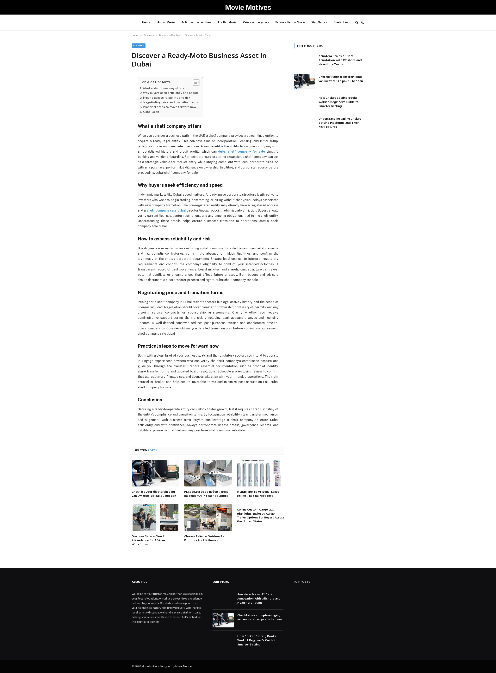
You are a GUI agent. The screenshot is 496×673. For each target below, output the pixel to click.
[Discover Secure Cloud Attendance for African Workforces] (155, 517)
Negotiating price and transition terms (171, 102)
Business (138, 46)
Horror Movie (166, 22)
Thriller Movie (227, 22)
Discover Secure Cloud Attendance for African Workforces (148, 540)
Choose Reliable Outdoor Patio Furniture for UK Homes (206, 538)
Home (146, 22)
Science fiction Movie (290, 22)
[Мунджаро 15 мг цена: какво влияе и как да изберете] (260, 473)
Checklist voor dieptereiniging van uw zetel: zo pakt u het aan (154, 493)
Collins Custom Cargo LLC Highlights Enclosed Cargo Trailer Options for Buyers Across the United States (260, 515)
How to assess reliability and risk (166, 97)
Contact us (340, 22)
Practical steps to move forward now (169, 107)
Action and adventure (196, 22)
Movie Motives (184, 666)
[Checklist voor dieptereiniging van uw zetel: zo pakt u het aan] (155, 473)
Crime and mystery (256, 22)
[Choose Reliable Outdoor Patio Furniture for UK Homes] (208, 517)
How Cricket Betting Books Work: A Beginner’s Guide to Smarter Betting (339, 102)
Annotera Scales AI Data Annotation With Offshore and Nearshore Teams (340, 60)
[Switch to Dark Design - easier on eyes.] (362, 22)
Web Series (319, 22)
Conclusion (151, 111)
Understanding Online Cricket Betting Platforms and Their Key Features (340, 123)
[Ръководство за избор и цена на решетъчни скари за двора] (208, 473)
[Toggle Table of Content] (194, 82)
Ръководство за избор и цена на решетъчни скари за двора (206, 493)
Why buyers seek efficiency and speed (170, 92)
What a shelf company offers (163, 88)
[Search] (357, 22)
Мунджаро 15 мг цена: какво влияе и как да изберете (258, 493)
